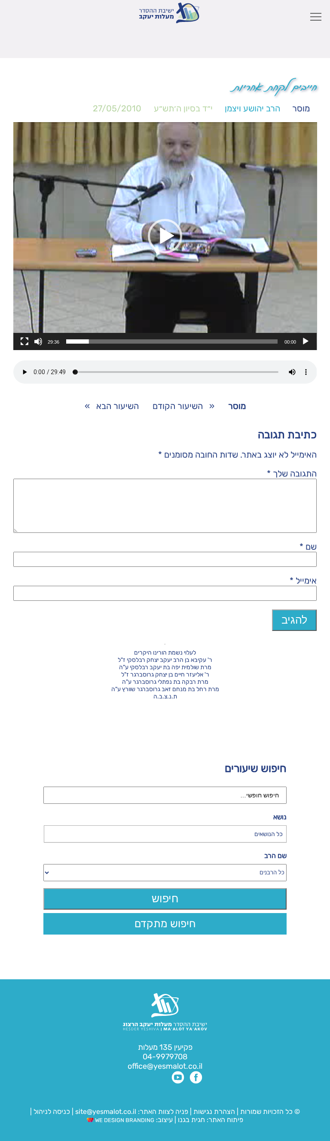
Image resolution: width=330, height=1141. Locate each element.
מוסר (301, 108)
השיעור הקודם (178, 406)
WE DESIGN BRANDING (124, 1120)
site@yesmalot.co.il (105, 1111)
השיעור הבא (117, 406)
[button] (165, 236)
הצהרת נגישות (214, 1111)
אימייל (303, 580)
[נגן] (305, 341)
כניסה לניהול (52, 1111)
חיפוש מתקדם (165, 923)
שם (308, 546)
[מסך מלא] (24, 341)
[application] (165, 236)
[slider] (172, 341)
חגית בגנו (190, 1120)
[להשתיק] (38, 341)
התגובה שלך (292, 473)
